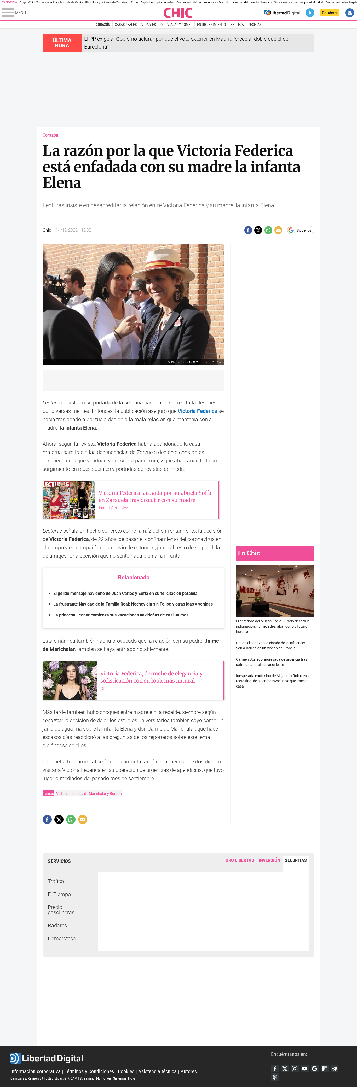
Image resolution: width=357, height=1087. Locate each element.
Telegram (334, 1068)
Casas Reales (126, 24)
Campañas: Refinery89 (26, 1078)
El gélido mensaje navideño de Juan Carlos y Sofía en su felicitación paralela (125, 593)
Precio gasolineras (61, 909)
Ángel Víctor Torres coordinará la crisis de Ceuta (51, 2)
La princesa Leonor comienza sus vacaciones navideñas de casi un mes (120, 615)
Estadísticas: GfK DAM (61, 1078)
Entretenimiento (211, 24)
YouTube (305, 1068)
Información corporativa (35, 1071)
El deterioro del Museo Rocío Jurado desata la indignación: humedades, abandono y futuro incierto (273, 626)
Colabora (330, 12)
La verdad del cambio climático (251, 2)
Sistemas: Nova (124, 1078)
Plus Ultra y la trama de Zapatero (106, 2)
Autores (189, 1071)
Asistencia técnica (157, 1071)
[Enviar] (268, 230)
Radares (57, 925)
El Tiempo (59, 894)
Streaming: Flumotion (95, 1078)
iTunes (275, 1077)
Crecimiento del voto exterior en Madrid (202, 2)
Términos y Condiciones (89, 1071)
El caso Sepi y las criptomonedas (152, 2)
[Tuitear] (258, 230)
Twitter (285, 1068)
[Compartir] (248, 230)
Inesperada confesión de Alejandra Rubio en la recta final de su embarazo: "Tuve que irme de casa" (273, 681)
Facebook (275, 1068)
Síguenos (304, 230)
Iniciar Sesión (349, 12)
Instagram (295, 1068)
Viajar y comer (179, 24)
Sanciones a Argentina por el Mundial (298, 2)
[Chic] (178, 13)
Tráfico (56, 881)
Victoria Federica (197, 411)
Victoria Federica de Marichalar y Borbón (89, 793)
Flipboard (325, 1068)
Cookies (126, 1071)
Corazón (103, 24)
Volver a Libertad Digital (282, 12)
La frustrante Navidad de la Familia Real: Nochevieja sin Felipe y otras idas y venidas (133, 604)
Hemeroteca (62, 938)
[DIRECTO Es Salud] (310, 12)
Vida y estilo (152, 24)
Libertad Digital (140, 1058)
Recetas (254, 24)
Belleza (237, 24)
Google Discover (315, 1068)
